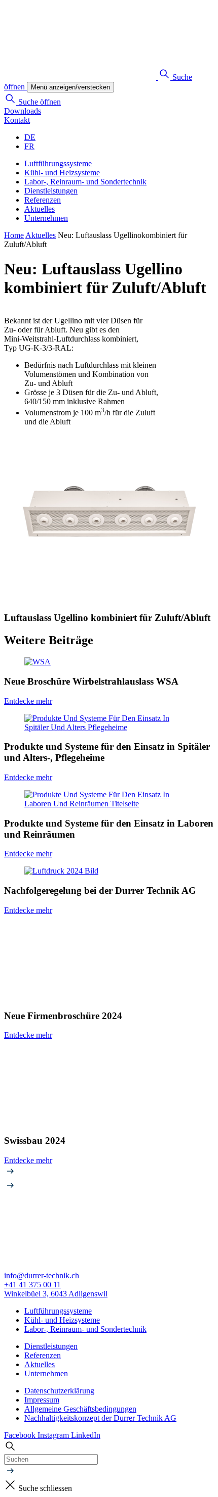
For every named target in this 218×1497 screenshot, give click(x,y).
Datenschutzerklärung (59, 1390)
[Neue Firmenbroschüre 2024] (109, 962)
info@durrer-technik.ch (41, 1275)
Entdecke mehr (28, 701)
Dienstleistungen (51, 190)
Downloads (22, 111)
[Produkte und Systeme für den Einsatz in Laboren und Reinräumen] (109, 799)
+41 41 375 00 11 (32, 1284)
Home (14, 235)
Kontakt (17, 120)
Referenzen (42, 200)
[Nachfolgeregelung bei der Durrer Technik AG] (109, 871)
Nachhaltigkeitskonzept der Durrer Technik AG (100, 1418)
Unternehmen (46, 218)
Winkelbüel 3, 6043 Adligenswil (55, 1293)
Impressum (41, 1399)
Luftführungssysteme (58, 163)
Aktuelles (39, 209)
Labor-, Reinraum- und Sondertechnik (85, 181)
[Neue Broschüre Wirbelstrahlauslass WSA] (109, 661)
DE (29, 137)
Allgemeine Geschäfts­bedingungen (80, 1409)
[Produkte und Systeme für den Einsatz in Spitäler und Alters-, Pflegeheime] (109, 723)
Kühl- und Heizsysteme (62, 172)
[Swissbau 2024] (109, 1087)
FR (29, 146)
